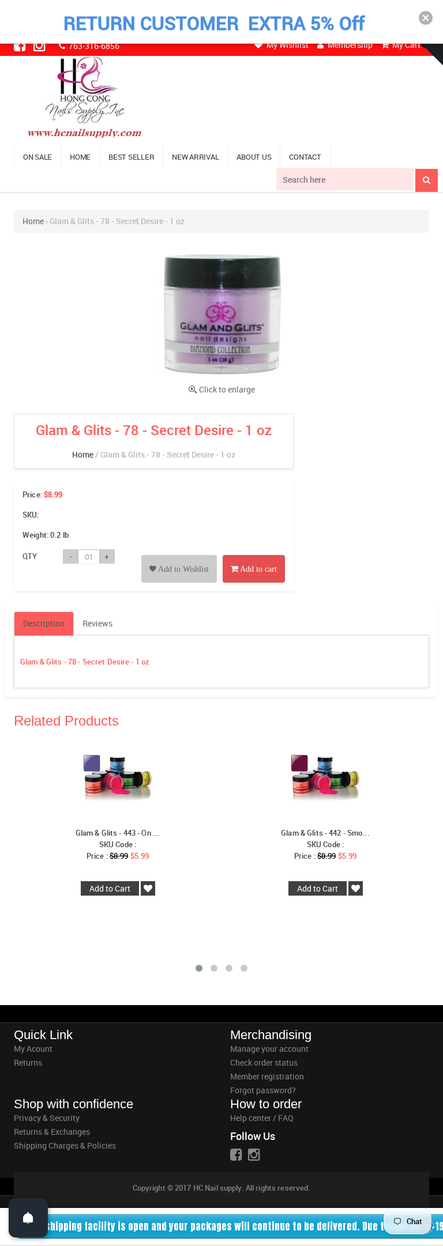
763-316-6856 (93, 45)
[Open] (28, 1217)
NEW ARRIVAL (195, 157)
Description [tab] (44, 623)
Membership (349, 44)
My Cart (406, 44)
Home (33, 221)
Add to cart (257, 569)
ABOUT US (253, 157)
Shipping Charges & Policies (65, 1145)
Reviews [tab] (97, 623)
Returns (28, 1062)
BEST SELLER (131, 157)
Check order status (264, 1062)
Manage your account (269, 1048)
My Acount (33, 1048)
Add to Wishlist (182, 569)
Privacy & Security (47, 1117)
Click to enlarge (227, 389)
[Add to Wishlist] (179, 555)
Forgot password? (263, 1090)
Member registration (267, 1076)
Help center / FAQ (262, 1117)
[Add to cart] (254, 555)
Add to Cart (109, 888)
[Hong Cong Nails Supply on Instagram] (40, 45)
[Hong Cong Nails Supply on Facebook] (21, 45)
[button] (426, 18)
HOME (80, 157)
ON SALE (37, 157)
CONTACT (305, 157)
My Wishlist (287, 44)
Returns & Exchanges (52, 1131)
